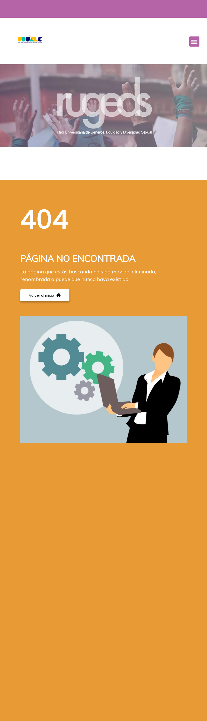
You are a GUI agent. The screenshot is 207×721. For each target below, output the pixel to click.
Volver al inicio (42, 295)
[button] (194, 41)
